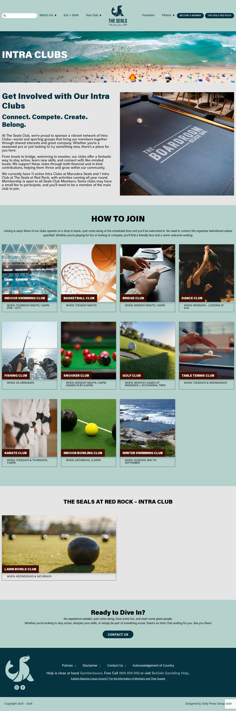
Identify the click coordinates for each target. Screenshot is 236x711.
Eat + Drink (71, 15)
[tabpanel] (118, 57)
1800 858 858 (129, 673)
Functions (148, 15)
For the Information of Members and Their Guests (137, 679)
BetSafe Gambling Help (170, 673)
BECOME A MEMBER (190, 15)
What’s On (46, 15)
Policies (67, 665)
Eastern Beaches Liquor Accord (89, 679)
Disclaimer (90, 665)
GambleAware (91, 673)
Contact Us (118, 634)
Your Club (92, 15)
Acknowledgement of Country (153, 665)
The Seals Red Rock (219, 15)
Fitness (166, 15)
